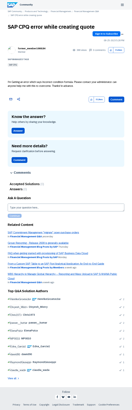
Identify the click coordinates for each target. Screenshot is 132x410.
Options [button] (122, 34)
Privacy (16, 404)
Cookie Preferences (109, 404)
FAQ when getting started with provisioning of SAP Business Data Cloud (48, 253)
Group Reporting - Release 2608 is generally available (38, 243)
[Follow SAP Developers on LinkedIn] (74, 397)
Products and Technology (36, 11)
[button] (110, 50)
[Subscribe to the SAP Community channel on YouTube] (69, 397)
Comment (116, 99)
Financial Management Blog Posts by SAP (34, 246)
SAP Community (15, 11)
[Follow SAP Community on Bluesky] (63, 397)
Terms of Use (29, 404)
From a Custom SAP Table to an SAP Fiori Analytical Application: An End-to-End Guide (56, 263)
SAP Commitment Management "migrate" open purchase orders (43, 232)
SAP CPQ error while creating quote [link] (26, 15)
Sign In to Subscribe (106, 34)
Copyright (44, 404)
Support (91, 404)
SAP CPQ (13, 65)
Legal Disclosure (61, 404)
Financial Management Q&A (86, 11)
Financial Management (61, 11)
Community (26, 4)
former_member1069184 (31, 48)
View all (12, 378)
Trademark (78, 404)
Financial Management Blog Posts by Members (37, 267)
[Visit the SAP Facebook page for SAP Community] (57, 397)
